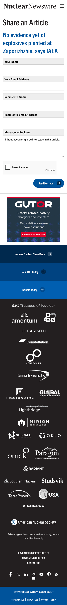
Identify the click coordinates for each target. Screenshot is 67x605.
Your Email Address (16, 79)
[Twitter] (18, 574)
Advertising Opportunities (33, 553)
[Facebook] (10, 574)
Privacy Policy (17, 599)
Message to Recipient (17, 132)
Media (53, 599)
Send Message (46, 183)
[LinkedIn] (26, 574)
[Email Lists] (33, 578)
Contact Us (33, 563)
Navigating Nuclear (33, 558)
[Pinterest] (49, 574)
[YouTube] (41, 574)
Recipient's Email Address (20, 114)
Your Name (11, 61)
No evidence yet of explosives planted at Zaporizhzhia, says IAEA (30, 42)
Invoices (44, 599)
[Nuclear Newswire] (56, 574)
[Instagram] (33, 574)
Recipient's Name (15, 97)
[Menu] (61, 6)
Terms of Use (32, 599)
